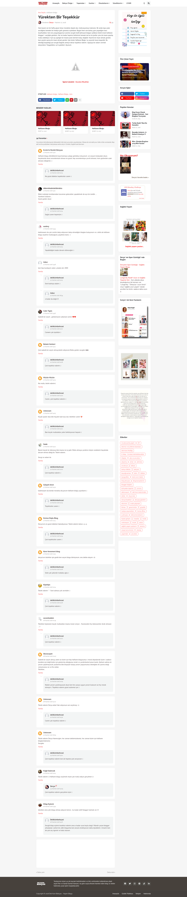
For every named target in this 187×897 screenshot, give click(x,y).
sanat (141, 522)
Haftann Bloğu (63, 94)
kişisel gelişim (126, 519)
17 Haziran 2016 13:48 (49, 264)
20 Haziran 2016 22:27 (56, 638)
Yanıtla (40, 164)
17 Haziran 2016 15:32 (49, 487)
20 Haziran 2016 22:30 (56, 717)
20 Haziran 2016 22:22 (56, 469)
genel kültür (133, 507)
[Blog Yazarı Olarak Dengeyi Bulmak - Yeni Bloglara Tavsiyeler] (125, 114)
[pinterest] (139, 884)
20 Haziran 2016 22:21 (56, 429)
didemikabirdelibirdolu (52, 188)
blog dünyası (125, 481)
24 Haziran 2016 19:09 (56, 789)
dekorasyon (125, 492)
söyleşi (139, 530)
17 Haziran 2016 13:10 (49, 152)
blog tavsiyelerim (138, 481)
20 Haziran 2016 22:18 (56, 362)
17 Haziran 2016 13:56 (49, 313)
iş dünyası (124, 515)
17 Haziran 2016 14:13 (49, 380)
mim (70, 94)
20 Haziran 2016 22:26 (56, 569)
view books (141, 198)
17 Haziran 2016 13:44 (49, 229)
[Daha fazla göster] (80, 100)
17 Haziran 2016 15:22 (49, 446)
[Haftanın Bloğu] (48, 118)
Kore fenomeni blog (51, 551)
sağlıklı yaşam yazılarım (129, 526)
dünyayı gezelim (140, 500)
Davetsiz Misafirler (82, 82)
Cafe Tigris (47, 311)
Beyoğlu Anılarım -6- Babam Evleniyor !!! (139, 133)
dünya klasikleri (126, 500)
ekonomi (124, 503)
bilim (135, 473)
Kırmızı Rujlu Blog (50, 518)
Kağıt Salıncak (49, 771)
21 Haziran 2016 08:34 (56, 295)
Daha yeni (40, 872)
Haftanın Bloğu (44, 128)
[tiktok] (144, 884)
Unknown (47, 411)
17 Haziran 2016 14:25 (49, 413)
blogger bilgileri (126, 484)
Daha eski (110, 872)
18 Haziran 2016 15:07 (49, 701)
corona (139, 488)
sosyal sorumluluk (127, 530)
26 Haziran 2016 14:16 (56, 822)
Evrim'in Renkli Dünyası (53, 150)
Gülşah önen (48, 485)
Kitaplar (123, 458)
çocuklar (134, 534)
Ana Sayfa (41, 12)
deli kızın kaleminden (139, 492)
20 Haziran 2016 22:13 (56, 173)
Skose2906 (47, 654)
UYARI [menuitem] (128, 3)
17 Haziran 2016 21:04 (49, 587)
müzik (134, 522)
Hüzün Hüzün (49, 378)
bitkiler (142, 473)
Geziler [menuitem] (91, 3)
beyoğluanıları (126, 473)
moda (144, 519)
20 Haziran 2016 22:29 (56, 681)
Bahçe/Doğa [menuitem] (67, 3)
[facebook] (127, 94)
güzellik (142, 507)
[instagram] (134, 884)
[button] (144, 3)
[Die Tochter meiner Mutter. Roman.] (125, 173)
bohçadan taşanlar (127, 488)
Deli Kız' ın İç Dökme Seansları (131, 447)
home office (141, 511)
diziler (123, 496)
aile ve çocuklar (135, 458)
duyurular (132, 496)
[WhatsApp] (67, 100)
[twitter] (130, 884)
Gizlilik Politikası (127, 894)
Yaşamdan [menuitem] (80, 3)
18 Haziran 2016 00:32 (49, 620)
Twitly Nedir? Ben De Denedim (139, 124)
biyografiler (125, 477)
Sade (45, 444)
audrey (46, 226)
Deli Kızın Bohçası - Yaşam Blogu (60, 894)
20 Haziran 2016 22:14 (56, 211)
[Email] (75, 100)
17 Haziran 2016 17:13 (49, 520)
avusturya (124, 465)
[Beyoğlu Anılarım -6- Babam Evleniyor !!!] (125, 134)
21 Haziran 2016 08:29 (49, 735)
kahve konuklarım (137, 515)
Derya (52, 786)
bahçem (136, 469)
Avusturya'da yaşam (128, 443)
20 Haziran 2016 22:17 (56, 329)
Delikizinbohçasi (57, 820)
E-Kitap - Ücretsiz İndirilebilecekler (132, 454)
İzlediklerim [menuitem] (117, 3)
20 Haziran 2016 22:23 (56, 502)
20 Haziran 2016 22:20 (56, 395)
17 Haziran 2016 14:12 (49, 346)
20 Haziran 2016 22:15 (56, 247)
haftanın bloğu (52, 12)
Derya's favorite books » (140, 177)
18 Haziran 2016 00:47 (49, 656)
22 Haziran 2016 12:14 (49, 773)
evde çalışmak (135, 503)
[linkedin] (149, 884)
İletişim (138, 894)
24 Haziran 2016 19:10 (56, 755)
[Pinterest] (71, 100)
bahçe (133, 465)
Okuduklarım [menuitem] (104, 3)
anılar (132, 462)
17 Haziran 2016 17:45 (49, 554)
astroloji (139, 462)
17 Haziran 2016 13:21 (49, 191)
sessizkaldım (48, 618)
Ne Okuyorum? (129, 155)
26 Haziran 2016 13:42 (49, 806)
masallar (136, 519)
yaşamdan (124, 534)
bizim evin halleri (137, 477)
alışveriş (124, 462)
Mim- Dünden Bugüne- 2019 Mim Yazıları (140, 142)
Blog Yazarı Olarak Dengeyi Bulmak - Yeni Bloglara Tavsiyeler (140, 114)
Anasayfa (115, 894)
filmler (123, 507)
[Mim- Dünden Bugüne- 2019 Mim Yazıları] (125, 144)
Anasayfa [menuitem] (55, 3)
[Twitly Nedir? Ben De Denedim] (125, 125)
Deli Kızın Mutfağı (127, 450)
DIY (139, 443)
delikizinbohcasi (57, 170)
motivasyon (125, 522)
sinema (142, 526)
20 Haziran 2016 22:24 (56, 536)
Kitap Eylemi (48, 804)
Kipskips (46, 585)
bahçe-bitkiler (126, 469)
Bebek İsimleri (49, 344)
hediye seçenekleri (127, 511)
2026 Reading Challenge (132, 187)
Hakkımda (147, 894)
